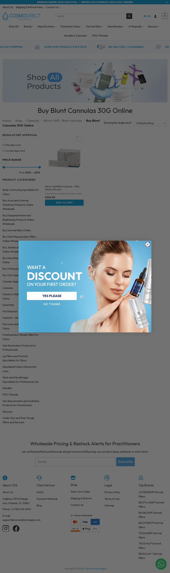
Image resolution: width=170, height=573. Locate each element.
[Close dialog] (147, 244)
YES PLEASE (51, 296)
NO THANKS (52, 304)
